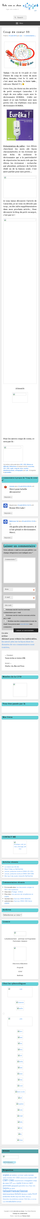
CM (35, 1177)
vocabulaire (11, 1201)
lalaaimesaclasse (8, 470)
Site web (8, 605)
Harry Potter (29, 1186)
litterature (24, 1194)
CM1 (5, 1180)
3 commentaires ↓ (30, 36)
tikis (29, 1199)
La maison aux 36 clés (11, 867)
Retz (23, 1196)
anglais (6, 1174)
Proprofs (20, 967)
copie (11, 468)
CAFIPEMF (20, 1175)
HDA (34, 1186)
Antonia (11, 486)
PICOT (34, 1194)
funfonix (20, 975)
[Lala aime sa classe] (20, 13)
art (10, 1175)
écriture (18, 1202)
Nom (6, 589)
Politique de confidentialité (20, 1213)
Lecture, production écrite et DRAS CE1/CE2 (18, 871)
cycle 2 (14, 1183)
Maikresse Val (13, 521)
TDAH (25, 1199)
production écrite (9, 1196)
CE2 (24, 464)
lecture (18, 1193)
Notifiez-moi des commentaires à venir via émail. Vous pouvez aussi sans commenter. (20, 624)
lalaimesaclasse (8, 1194)
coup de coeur (18, 468)
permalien (8, 472)
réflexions (28, 1196)
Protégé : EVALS (17, 892)
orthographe (19, 470)
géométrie (22, 1186)
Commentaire (10, 559)
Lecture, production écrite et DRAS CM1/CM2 (19, 874)
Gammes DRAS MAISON (22, 899)
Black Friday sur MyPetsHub (13, 869)
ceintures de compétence (27, 1178)
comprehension (19, 1181)
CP (11, 1183)
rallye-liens (18, 1196)
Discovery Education (20, 964)
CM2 (11, 1180)
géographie (15, 1186)
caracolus (31, 466)
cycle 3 (20, 1183)
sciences (20, 1199)
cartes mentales (7, 1178)
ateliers (14, 1175)
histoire (6, 1188)
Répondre (8, 497)
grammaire (7, 1185)
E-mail (7, 597)
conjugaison (28, 1180)
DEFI (31, 1183)
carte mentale (29, 1175)
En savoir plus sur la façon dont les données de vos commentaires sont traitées (18, 644)
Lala (20, 36)
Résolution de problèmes (10, 1199)
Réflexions (12, 466)
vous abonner (24, 624)
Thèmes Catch (26, 1216)
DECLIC (26, 1183)
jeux (13, 1188)
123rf (20, 971)
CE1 (21, 464)
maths (29, 1194)
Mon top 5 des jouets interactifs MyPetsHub (18, 876)
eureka (26, 468)
